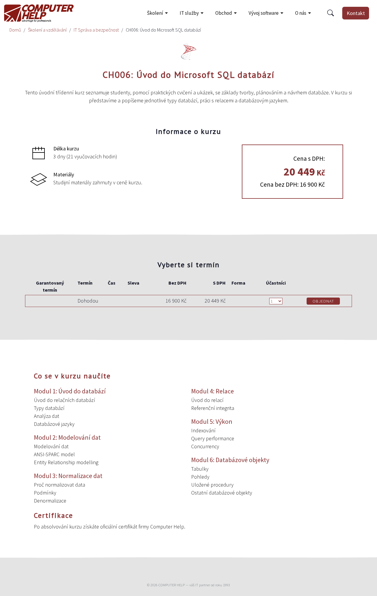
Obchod (223, 13)
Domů (15, 30)
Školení (155, 13)
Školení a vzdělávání (47, 30)
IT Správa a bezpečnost (96, 30)
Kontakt (356, 13)
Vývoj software (264, 13)
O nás (300, 13)
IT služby (189, 13)
